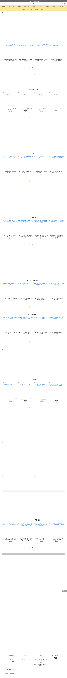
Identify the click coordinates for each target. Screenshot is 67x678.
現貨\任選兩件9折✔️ (34, 9)
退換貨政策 (12, 661)
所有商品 (4, 6)
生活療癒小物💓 (26, 6)
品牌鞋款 (41, 6)
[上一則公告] (4, 1)
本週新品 (9, 6)
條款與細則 (12, 659)
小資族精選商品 (25, 9)
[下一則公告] (62, 1)
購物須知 (42, 9)
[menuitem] (29, 67)
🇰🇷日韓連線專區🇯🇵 (61, 6)
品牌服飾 (47, 6)
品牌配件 (53, 6)
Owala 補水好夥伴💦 (17, 6)
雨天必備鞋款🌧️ (34, 6)
